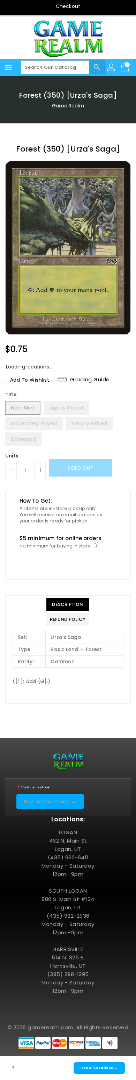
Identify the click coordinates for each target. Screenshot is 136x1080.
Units (12, 455)
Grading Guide (90, 379)
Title (11, 394)
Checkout (68, 6)
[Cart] (126, 67)
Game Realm (68, 105)
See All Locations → (50, 801)
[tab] (67, 604)
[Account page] (112, 67)
